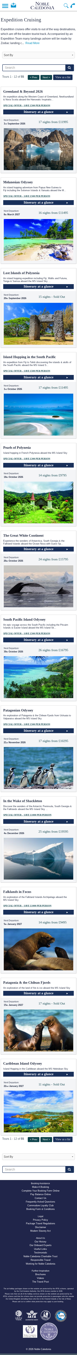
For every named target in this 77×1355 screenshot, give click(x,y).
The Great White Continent (23, 535)
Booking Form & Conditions (40, 1209)
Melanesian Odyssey (18, 182)
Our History (40, 1241)
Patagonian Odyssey (18, 710)
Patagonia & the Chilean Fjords (26, 982)
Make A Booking (40, 1187)
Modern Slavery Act (40, 1230)
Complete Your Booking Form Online (40, 1190)
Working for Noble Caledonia (40, 1263)
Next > (46, 77)
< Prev (33, 77)
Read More (32, 43)
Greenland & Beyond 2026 (23, 91)
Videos (40, 1278)
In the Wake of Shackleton (22, 801)
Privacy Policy (40, 1220)
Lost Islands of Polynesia (21, 273)
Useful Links (40, 1249)
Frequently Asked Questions (40, 1201)
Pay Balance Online (40, 1194)
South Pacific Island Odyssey (24, 619)
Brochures (40, 1274)
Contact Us (40, 1198)
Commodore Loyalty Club (40, 1205)
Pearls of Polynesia (17, 447)
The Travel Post (40, 1281)
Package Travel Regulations (40, 1223)
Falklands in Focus (17, 892)
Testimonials (40, 1252)
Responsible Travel (40, 1260)
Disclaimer (40, 1227)
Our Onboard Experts (41, 1245)
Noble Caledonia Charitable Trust (40, 1256)
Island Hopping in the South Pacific (29, 357)
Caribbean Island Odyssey (22, 1063)
